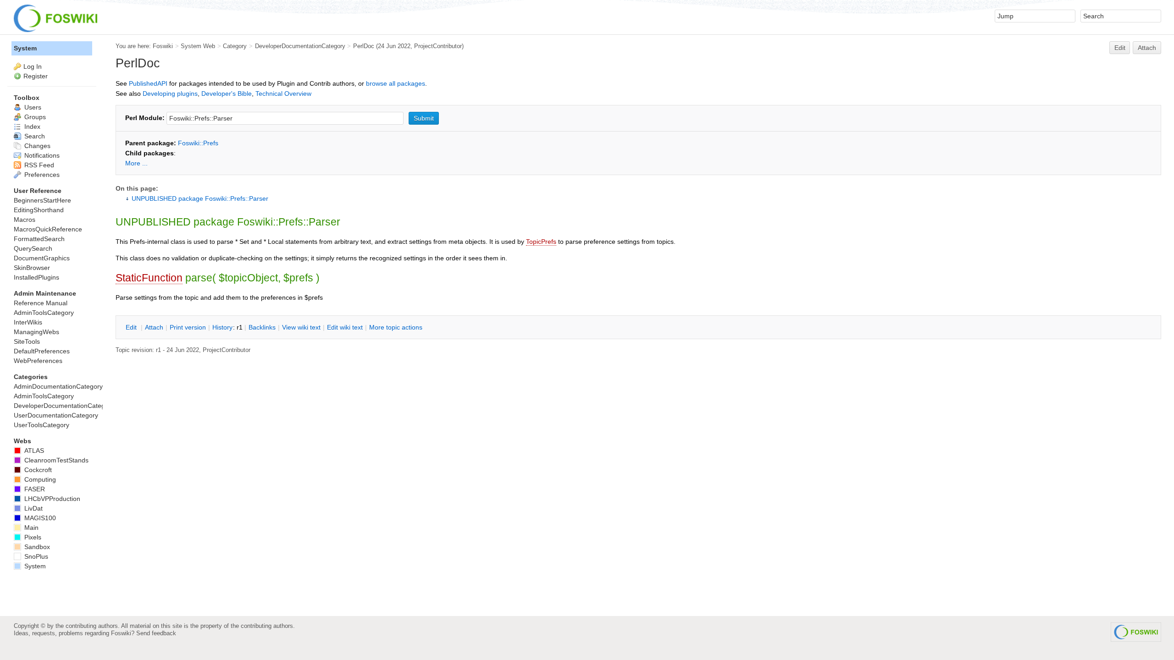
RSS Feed (38, 165)
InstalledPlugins (36, 277)
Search (33, 136)
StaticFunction (149, 278)
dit (132, 327)
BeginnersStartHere (42, 200)
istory (222, 327)
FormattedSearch (39, 238)
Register (35, 76)
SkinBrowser (32, 267)
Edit (1119, 47)
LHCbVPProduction (51, 498)
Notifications (41, 155)
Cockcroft (37, 469)
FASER (33, 489)
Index (31, 126)
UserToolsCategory (41, 425)
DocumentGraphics (42, 258)
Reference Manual (40, 303)
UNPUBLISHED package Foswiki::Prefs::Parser (200, 198)
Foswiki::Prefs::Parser (288, 222)
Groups (34, 117)
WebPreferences (38, 360)
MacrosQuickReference (48, 229)
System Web (198, 46)
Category (235, 46)
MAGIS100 (39, 518)
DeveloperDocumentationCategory (300, 46)
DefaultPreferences (42, 351)
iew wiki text (301, 327)
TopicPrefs (541, 241)
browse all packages (395, 83)
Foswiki (163, 46)
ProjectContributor (438, 46)
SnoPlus (35, 556)
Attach (1147, 47)
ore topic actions (395, 327)
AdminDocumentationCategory (58, 386)
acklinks (262, 327)
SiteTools (27, 341)
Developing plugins (170, 93)
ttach (154, 327)
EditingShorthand (39, 210)
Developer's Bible (226, 93)
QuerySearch (33, 248)
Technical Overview (283, 93)
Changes (36, 145)
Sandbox (36, 546)
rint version (188, 327)
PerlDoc (363, 46)
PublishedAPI (148, 83)
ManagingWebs (36, 332)
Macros (24, 219)
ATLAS (33, 450)
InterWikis (28, 322)
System (25, 48)
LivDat (32, 508)
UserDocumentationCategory (56, 415)
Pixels (31, 537)
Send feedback (156, 633)
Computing (39, 479)
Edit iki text (345, 327)
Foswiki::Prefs (198, 143)
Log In (32, 66)
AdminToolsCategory (44, 312)
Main (30, 527)
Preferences (41, 174)
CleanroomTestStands (55, 460)
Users (31, 107)
